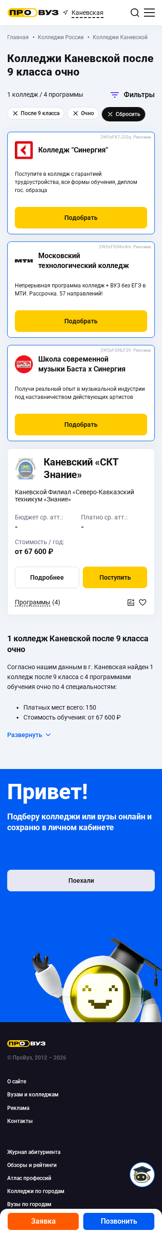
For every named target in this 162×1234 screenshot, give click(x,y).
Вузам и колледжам (32, 1094)
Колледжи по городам (35, 1191)
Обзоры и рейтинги (32, 1165)
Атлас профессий (29, 1178)
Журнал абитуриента (33, 1152)
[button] (81, 217)
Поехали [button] (81, 880)
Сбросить (128, 114)
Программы (32, 602)
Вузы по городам (29, 1204)
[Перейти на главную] (33, 12)
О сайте (16, 1081)
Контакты (20, 1121)
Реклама (142, 136)
